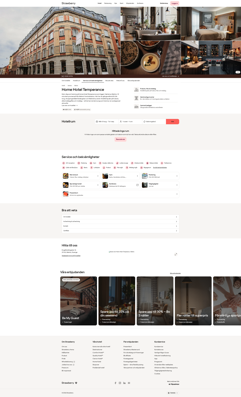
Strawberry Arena (68, 350)
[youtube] (129, 383)
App (155, 359)
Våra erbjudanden (133, 81)
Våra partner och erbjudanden (134, 368)
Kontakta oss (158, 350)
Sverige (70, 85)
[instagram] (120, 383)
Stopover (96, 365)
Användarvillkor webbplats (163, 365)
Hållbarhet (65, 353)
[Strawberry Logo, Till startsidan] (68, 3)
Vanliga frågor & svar (161, 353)
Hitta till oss (120, 81)
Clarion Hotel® (98, 359)
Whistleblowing (67, 362)
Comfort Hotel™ (98, 353)
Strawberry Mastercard (132, 350)
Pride (63, 359)
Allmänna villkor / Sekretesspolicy (166, 368)
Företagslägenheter (131, 362)
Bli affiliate (127, 356)
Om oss (64, 347)
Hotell (63, 85)
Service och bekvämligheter (93, 81)
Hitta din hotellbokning (162, 356)
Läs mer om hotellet (69, 105)
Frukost (64, 356)
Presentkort (128, 347)
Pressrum (65, 368)
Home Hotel (97, 362)
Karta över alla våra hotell (101, 347)
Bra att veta (109, 81)
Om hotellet (66, 81)
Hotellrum (76, 81)
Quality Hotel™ (98, 356)
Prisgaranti (158, 362)
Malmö (76, 85)
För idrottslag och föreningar (134, 353)
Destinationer (97, 350)
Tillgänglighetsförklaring (163, 371)
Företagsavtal (128, 359)
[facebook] (115, 383)
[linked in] (124, 383)
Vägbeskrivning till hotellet (71, 256)
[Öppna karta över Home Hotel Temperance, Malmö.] (176, 254)
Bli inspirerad (66, 371)
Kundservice (158, 347)
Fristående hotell (98, 368)
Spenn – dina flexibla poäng (133, 365)
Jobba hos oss (67, 365)
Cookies (157, 374)
